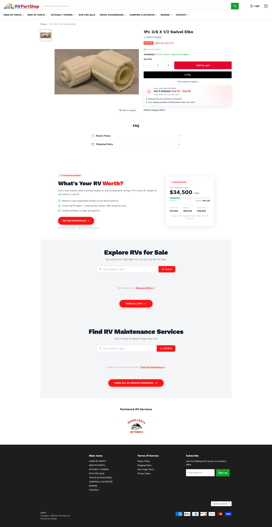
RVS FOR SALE (87, 14)
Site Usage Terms (145, 469)
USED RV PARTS (13, 14)
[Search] (235, 6)
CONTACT (181, 14)
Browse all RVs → (145, 288)
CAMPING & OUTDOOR (142, 14)
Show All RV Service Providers (134, 383)
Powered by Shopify (48, 519)
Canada (219, 504)
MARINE (165, 14)
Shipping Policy (144, 465)
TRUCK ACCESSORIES (111, 14)
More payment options (187, 81)
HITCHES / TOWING (62, 14)
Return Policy (143, 461)
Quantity (148, 59)
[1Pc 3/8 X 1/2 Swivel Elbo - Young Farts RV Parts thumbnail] (45, 35)
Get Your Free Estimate (74, 220)
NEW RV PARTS (36, 14)
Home (43, 24)
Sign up (222, 472)
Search (167, 348)
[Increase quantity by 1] (168, 65)
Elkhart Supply (154, 37)
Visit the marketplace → (153, 367)
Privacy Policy (144, 473)
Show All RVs (134, 303)
